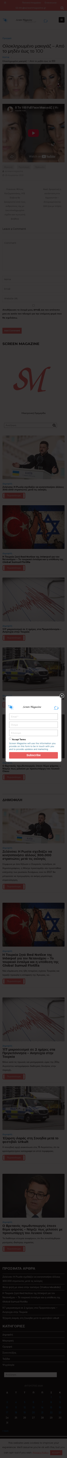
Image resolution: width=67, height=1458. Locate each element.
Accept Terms (19, 739)
